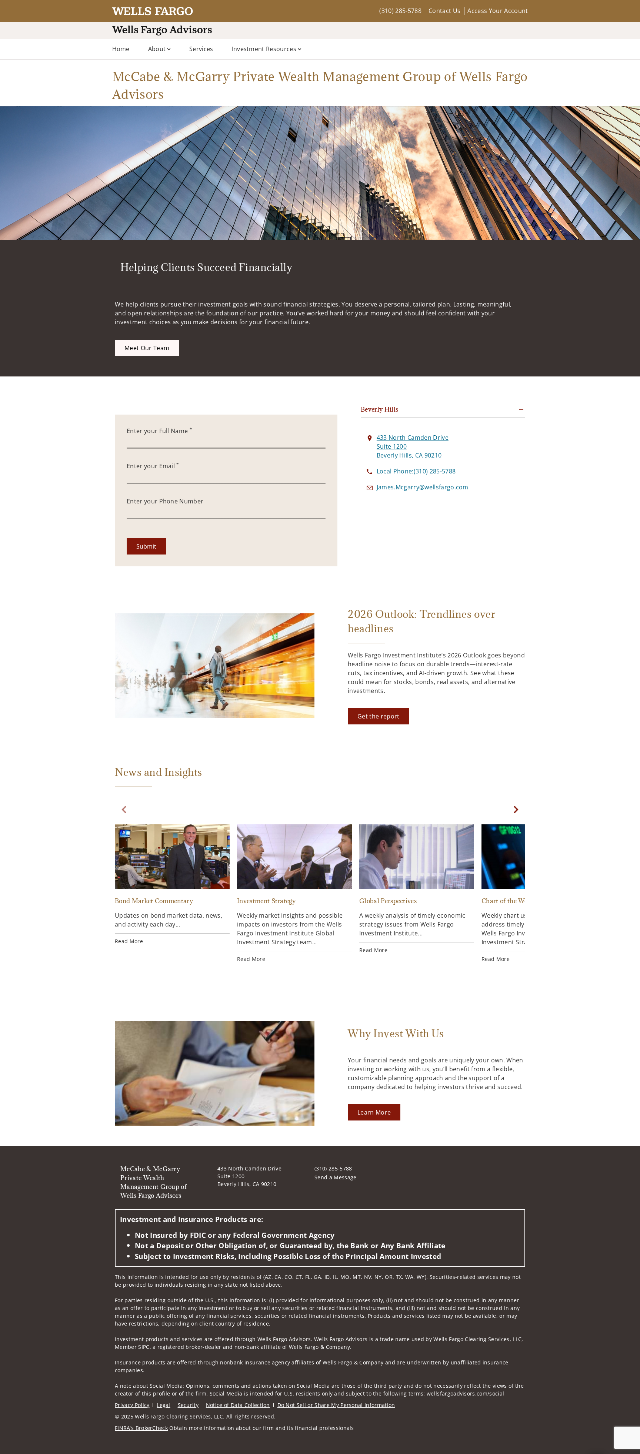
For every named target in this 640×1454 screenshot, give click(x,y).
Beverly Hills (380, 409)
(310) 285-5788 (400, 11)
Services (201, 49)
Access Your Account (497, 11)
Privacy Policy (132, 1404)
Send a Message (335, 1177)
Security (188, 1404)
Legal (163, 1404)
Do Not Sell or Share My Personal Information (336, 1404)
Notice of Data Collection (238, 1404)
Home (121, 49)
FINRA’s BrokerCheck (141, 1427)
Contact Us (444, 11)
